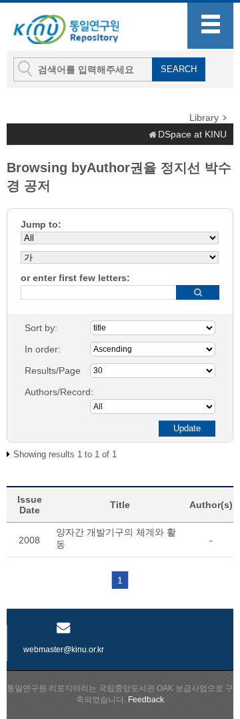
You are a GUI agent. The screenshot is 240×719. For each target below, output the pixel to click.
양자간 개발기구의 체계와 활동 (116, 538)
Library (204, 117)
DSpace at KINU (192, 134)
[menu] (210, 26)
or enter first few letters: (75, 277)
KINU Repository (79, 27)
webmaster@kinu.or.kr (63, 649)
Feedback (146, 699)
